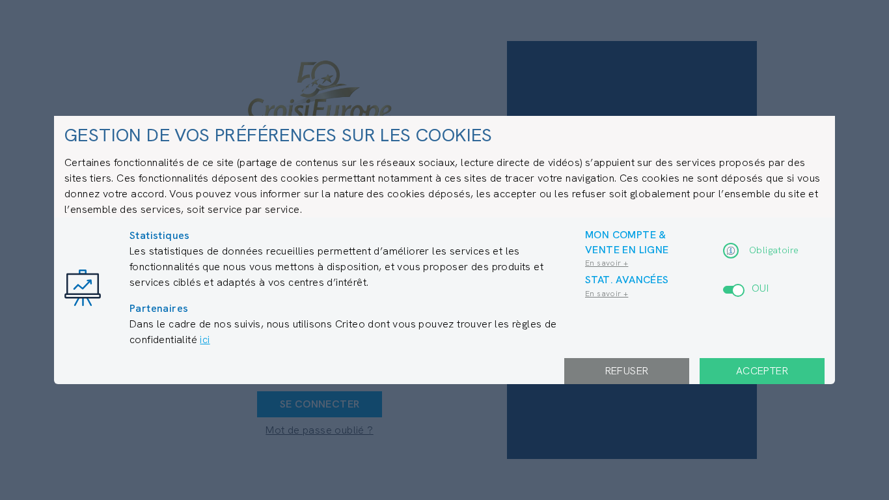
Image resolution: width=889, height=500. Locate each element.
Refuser (627, 371)
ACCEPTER (762, 371)
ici (205, 339)
